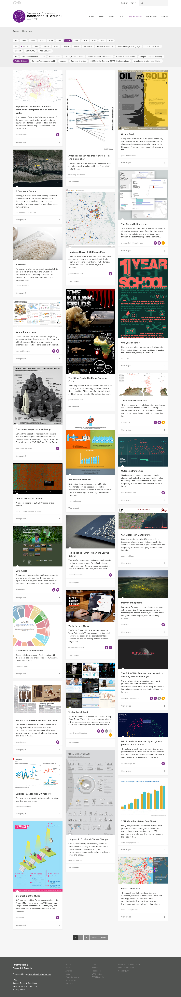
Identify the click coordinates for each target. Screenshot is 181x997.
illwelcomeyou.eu (22, 666)
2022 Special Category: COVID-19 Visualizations (109, 61)
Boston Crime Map (130, 888)
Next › (94, 937)
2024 (23, 41)
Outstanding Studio (152, 46)
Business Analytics (78, 61)
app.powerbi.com (127, 556)
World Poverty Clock (78, 626)
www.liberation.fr (22, 742)
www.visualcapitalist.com (25, 448)
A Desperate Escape (26, 191)
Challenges (27, 31)
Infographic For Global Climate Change (88, 839)
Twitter (15, 2)
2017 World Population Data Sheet (138, 821)
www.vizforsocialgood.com (78, 733)
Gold (36, 46)
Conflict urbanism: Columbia (30, 498)
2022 (42, 41)
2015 (85, 41)
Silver (56, 46)
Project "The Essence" (79, 479)
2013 (102, 41)
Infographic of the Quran (28, 896)
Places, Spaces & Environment (100, 57)
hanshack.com (21, 135)
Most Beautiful (45, 51)
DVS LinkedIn (98, 977)
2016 (76, 41)
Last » (103, 937)
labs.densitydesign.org (130, 698)
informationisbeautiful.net (129, 964)
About (91, 16)
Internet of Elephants (131, 602)
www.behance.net (75, 860)
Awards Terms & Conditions (25, 983)
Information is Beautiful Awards (38, 16)
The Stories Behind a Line (134, 224)
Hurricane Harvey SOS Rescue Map (86, 252)
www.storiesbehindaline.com (132, 243)
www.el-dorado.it (22, 286)
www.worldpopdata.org (130, 842)
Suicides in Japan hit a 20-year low (33, 793)
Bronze (76, 46)
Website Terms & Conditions (25, 986)
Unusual (63, 61)
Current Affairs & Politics (125, 57)
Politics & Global (21, 61)
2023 (33, 41)
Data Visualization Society (39, 974)
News (101, 16)
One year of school (130, 342)
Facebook (19, 2)
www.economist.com (24, 807)
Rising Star (88, 46)
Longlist (66, 46)
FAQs (121, 16)
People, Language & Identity (151, 57)
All (16, 41)
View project (21, 142)
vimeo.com (125, 624)
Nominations (151, 16)
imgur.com (125, 358)
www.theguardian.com (76, 175)
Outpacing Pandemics (132, 471)
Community (30, 51)
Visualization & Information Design (147, 61)
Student (18, 51)
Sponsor (164, 16)
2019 (51, 41)
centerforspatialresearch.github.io (28, 511)
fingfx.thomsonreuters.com (26, 212)
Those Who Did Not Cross (134, 400)
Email (94, 964)
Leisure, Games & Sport (74, 57)
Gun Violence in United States (136, 534)
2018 (59, 41)
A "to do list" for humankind (29, 650)
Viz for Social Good (78, 712)
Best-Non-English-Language (129, 46)
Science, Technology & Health (43, 61)
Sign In (133, 3)
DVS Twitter (97, 974)
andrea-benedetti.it (75, 575)
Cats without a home (26, 332)
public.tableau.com (128, 156)
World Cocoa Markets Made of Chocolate (36, 720)
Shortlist (45, 46)
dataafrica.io (20, 590)
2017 (68, 41)
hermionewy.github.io (129, 910)
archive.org (125, 422)
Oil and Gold (127, 134)
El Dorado (21, 264)
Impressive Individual (105, 46)
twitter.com (20, 918)
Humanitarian (54, 57)
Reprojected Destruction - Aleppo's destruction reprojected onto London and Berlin (36, 109)
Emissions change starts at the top (33, 429)
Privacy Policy (19, 989)
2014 (94, 41)
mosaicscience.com (128, 493)
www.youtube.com (75, 501)
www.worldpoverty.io (76, 648)
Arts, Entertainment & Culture (33, 57)
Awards (111, 16)
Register (124, 3)
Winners (26, 46)
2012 (111, 41)
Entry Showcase (135, 16)
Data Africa (21, 570)
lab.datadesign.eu (128, 764)
